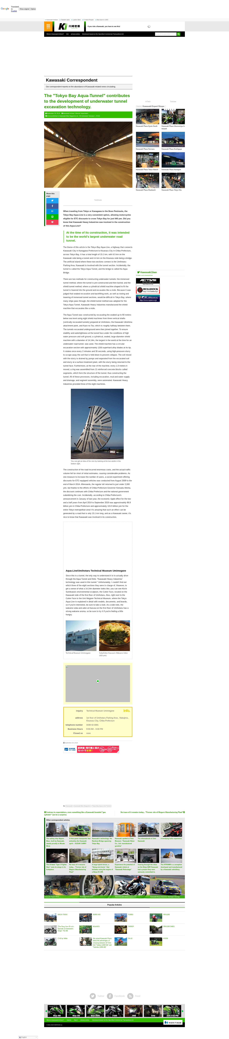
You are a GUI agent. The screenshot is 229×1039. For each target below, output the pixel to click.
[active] (148, 284)
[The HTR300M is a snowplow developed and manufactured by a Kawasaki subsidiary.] (171, 862)
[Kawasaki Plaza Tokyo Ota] (173, 180)
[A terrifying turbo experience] (171, 836)
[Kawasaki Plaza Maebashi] (147, 180)
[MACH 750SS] (50, 917)
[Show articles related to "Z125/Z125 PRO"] (153, 1011)
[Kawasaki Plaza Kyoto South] (147, 116)
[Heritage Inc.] (173, 1022)
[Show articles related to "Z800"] (114, 1011)
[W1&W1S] (85, 930)
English (24, 1037)
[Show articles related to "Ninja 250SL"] (76, 1011)
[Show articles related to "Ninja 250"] (57, 1011)
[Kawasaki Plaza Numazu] (147, 139)
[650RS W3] (85, 917)
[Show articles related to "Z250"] (134, 1011)
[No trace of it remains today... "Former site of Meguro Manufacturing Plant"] (80, 862)
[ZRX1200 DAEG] (156, 930)
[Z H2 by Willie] (50, 941)
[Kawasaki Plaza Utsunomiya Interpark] (173, 116)
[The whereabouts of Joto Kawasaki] (148, 836)
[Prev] (46, 1011)
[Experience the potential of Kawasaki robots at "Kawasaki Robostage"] (125, 862)
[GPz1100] (156, 917)
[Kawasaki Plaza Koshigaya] (173, 139)
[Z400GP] (120, 930)
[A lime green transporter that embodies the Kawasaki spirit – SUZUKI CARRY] (80, 836)
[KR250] (156, 941)
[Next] (183, 1011)
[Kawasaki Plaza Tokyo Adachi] (147, 160)
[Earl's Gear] (148, 301)
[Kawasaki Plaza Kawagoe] (173, 160)
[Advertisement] (114, 58)
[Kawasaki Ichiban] (69, 26)
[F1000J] (120, 917)
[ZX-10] (120, 941)
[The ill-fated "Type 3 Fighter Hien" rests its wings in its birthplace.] (57, 862)
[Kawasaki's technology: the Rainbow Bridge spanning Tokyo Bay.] (102, 836)
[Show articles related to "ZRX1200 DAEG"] (172, 1011)
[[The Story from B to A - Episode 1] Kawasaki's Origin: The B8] (50, 930)
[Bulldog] (148, 292)
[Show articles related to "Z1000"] (95, 1011)
